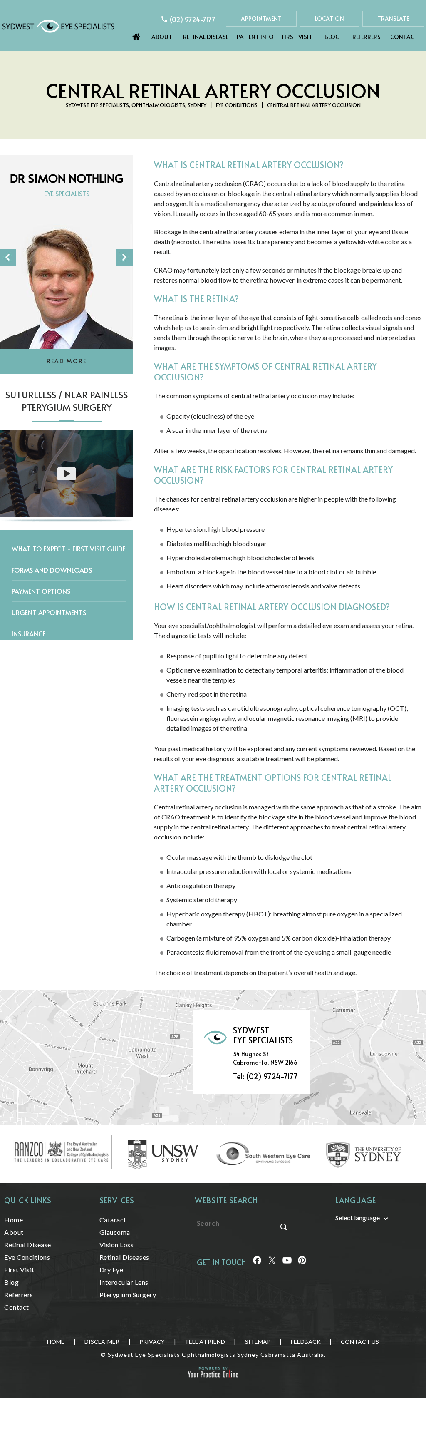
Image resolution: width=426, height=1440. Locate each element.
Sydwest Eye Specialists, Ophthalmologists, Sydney (136, 105)
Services (116, 1200)
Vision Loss (116, 1245)
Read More (67, 361)
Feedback (306, 1341)
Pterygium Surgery (127, 1294)
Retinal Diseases (124, 1257)
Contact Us (360, 1341)
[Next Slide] (124, 257)
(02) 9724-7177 (192, 19)
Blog (332, 37)
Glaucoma (114, 1232)
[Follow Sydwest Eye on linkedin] (286, 1263)
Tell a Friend (205, 1341)
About (161, 37)
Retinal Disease (205, 37)
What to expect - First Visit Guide (69, 548)
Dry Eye (111, 1270)
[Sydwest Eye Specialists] (58, 25)
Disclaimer (101, 1341)
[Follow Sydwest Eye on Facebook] (256, 1263)
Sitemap (258, 1341)
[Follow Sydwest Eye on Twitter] (271, 1263)
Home (136, 34)
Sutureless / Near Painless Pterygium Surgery (66, 400)
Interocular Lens (124, 1282)
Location (329, 18)
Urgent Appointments (49, 612)
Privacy (152, 1341)
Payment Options (41, 591)
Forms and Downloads (52, 569)
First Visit (297, 37)
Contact (404, 37)
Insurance (29, 633)
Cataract (112, 1220)
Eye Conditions (237, 105)
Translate (393, 18)
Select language (357, 1218)
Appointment (261, 18)
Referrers (366, 37)
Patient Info (255, 37)
